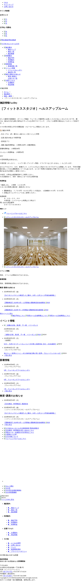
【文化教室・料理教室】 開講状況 (16, 404)
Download (12, 40)
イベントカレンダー (15, 70)
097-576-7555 (7, 571)
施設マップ (12, 49)
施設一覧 (11, 51)
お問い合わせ (8, 6)
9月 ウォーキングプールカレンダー (17, 370)
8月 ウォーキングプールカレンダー (17, 379)
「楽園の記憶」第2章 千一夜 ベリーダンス (20, 334)
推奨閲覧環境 (14, 549)
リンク (12, 547)
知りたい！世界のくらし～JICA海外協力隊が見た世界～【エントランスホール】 (32, 353)
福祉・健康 (8, 96)
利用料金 (11, 62)
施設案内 (7, 94)
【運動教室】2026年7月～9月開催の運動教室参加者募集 (23, 310)
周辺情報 (11, 84)
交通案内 (11, 82)
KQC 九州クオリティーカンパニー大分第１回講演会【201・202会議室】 (30, 344)
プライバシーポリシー (17, 551)
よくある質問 (14, 543)
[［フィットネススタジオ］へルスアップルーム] (21, 217)
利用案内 (11, 60)
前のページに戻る (6, 313)
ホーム (6, 92)
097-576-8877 (7, 576)
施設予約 (11, 58)
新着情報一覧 (12, 66)
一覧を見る (8, 355)
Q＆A (6, 2)
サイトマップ (8, 4)
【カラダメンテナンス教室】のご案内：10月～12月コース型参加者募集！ (30, 295)
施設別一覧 (12, 72)
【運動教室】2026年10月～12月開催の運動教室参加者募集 (24, 302)
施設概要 (11, 53)
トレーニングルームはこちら (16, 213)
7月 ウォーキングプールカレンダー (17, 389)
